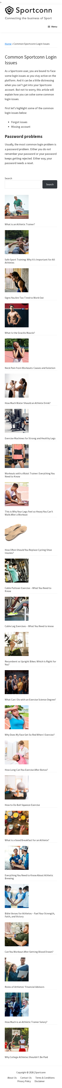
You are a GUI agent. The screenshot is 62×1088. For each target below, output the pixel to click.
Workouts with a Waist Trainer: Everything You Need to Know (30, 475)
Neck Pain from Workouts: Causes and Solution (30, 367)
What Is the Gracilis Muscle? (20, 332)
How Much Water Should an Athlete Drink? (28, 403)
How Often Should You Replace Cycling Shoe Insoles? (28, 551)
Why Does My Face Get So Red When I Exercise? (30, 734)
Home (8, 43)
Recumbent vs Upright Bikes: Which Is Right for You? (30, 663)
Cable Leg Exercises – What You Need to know (29, 626)
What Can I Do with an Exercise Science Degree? (30, 699)
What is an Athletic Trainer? (20, 224)
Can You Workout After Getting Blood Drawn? (29, 951)
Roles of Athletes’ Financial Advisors (24, 986)
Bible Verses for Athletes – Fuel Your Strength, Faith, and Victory (30, 915)
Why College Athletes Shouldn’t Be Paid (26, 1057)
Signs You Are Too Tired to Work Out (24, 297)
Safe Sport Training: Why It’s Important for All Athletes (30, 261)
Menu (54, 26)
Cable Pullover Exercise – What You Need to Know (28, 589)
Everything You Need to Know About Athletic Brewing (29, 877)
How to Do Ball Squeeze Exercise (22, 804)
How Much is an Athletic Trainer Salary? (26, 1022)
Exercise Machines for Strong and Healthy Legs (30, 438)
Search (8, 178)
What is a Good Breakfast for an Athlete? (27, 840)
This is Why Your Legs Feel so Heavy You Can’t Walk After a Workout (29, 513)
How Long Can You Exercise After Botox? (26, 769)
